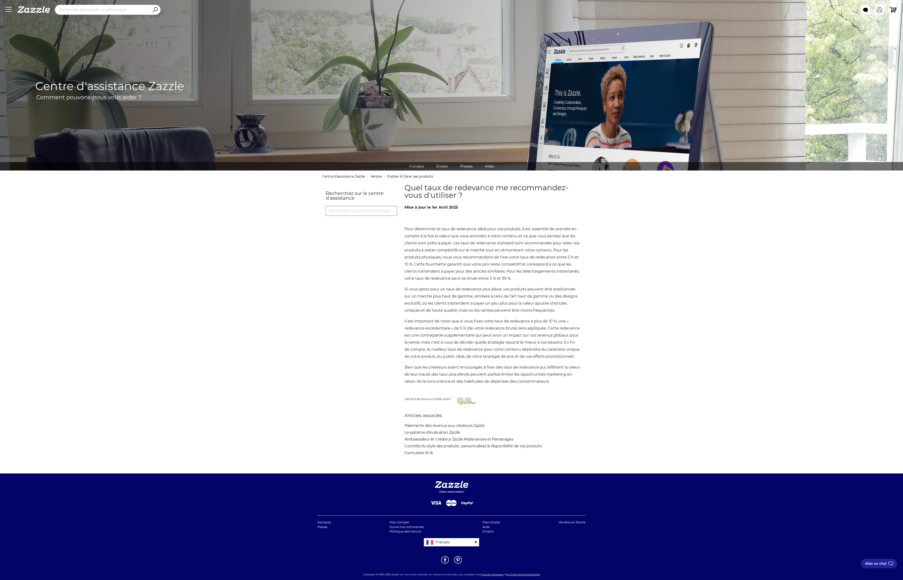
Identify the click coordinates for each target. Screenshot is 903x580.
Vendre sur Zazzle (572, 522)
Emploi (442, 166)
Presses (466, 166)
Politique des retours (405, 531)
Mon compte (399, 522)
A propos (416, 166)
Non (470, 402)
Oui (463, 402)
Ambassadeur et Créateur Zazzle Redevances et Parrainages (458, 439)
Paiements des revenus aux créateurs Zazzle (444, 425)
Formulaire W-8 (418, 453)
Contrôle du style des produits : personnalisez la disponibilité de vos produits (473, 446)
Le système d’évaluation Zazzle (432, 432)
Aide (486, 527)
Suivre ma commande (406, 527)
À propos (324, 522)
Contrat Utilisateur (493, 574)
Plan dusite (491, 522)
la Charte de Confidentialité (523, 574)
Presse (322, 527)
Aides (489, 166)
